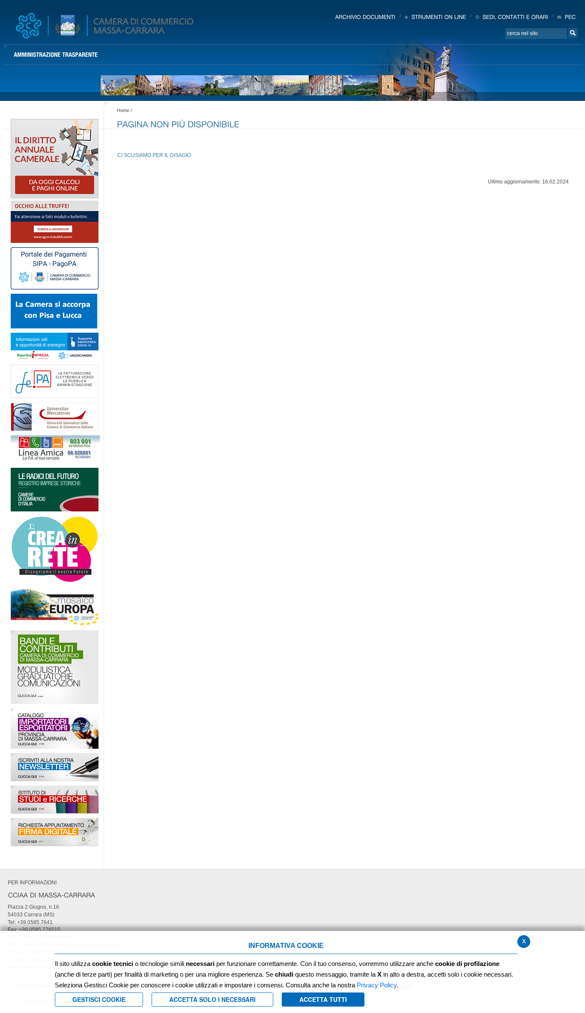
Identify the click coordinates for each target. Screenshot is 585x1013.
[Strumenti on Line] (434, 17)
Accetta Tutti (323, 999)
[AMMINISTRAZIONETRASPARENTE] (55, 55)
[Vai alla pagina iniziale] (104, 25)
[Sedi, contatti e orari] (511, 17)
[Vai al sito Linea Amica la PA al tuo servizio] (55, 449)
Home (123, 110)
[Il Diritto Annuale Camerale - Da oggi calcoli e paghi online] (54, 158)
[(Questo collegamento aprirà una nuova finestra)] (54, 221)
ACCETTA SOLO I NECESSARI (212, 999)
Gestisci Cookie (98, 999)
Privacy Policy (377, 985)
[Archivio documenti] (365, 17)
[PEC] (566, 17)
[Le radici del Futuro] (54, 489)
